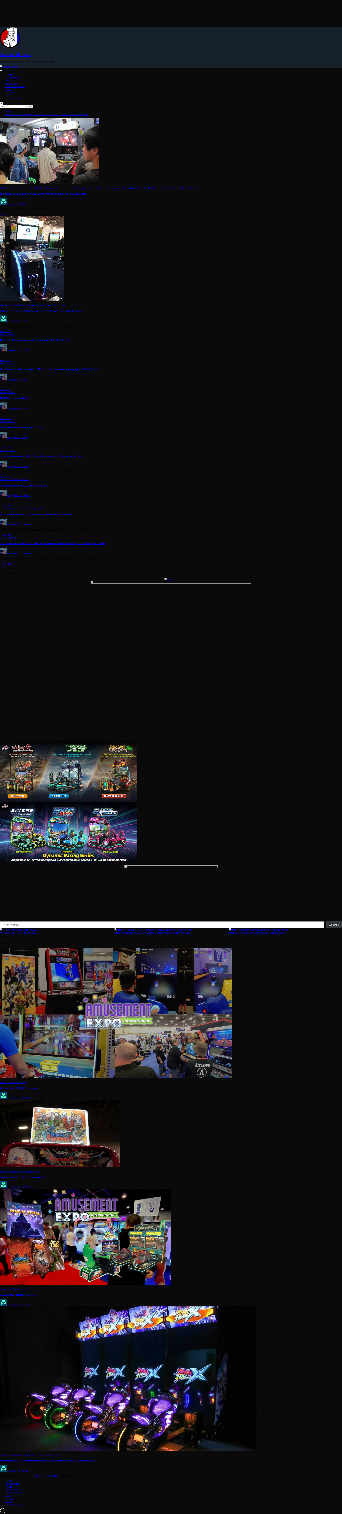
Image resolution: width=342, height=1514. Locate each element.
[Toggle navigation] (1, 70)
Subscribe (334, 924)
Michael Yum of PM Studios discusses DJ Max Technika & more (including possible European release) (53, 543)
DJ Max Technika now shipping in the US (21, 427)
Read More (5, 214)
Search (29, 107)
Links (8, 89)
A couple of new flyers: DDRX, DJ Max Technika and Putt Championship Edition (41, 456)
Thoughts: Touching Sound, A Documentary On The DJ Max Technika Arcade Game (46, 114)
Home (8, 74)
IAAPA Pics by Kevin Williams (15, 398)
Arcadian (11, 204)
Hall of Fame (11, 83)
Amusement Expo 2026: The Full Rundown (18, 1088)
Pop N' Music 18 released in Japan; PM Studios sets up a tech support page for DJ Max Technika (50, 369)
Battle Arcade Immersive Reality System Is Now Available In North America (151, 932)
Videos (8, 80)
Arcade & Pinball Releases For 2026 (17, 932)
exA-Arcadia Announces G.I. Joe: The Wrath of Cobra (22, 1177)
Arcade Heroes (15, 54)
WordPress (38, 1475)
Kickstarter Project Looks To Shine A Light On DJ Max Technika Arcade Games (41, 311)
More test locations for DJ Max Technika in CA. (24, 485)
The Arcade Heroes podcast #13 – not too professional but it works (35, 340)
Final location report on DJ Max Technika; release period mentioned (36, 514)
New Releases (12, 77)
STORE (8, 95)
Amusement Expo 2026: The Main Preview (18, 1295)
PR (12, 92)
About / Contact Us (14, 98)
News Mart (51, 1475)
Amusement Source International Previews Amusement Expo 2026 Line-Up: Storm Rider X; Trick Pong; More (47, 1461)
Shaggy (11, 350)
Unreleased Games (15, 86)
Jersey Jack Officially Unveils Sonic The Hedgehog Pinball (257, 932)
